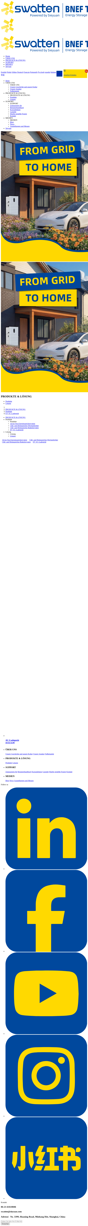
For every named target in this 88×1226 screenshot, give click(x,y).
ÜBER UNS (10, 58)
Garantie (13, 112)
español (47, 72)
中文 (3, 75)
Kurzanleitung (15, 110)
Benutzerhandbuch (17, 108)
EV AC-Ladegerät (12, 413)
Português (33, 72)
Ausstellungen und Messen (20, 126)
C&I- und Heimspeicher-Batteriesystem (24, 428)
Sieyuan (8, 66)
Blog (12, 122)
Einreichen (5, 1224)
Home (8, 56)
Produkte (13, 97)
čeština (14, 72)
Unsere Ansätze (15, 89)
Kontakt (13, 116)
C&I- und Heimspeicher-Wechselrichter (24, 426)
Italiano (53, 72)
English (3, 72)
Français (27, 72)
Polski (9, 72)
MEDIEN (9, 64)
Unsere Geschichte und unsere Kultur (23, 87)
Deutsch (20, 72)
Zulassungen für (16, 106)
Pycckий (41, 72)
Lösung (13, 99)
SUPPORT (10, 62)
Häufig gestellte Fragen (18, 114)
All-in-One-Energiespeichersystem (22, 424)
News (12, 124)
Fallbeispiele (14, 91)
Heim (8, 81)
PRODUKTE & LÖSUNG (16, 60)
